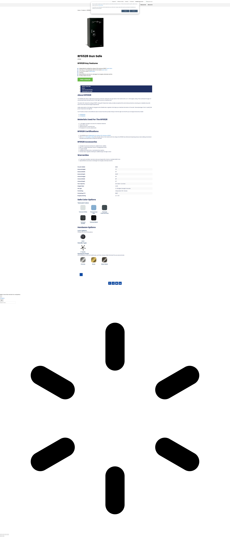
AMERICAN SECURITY (111, 292)
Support (114, 1)
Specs (83, 88)
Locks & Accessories (135, 281)
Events (126, 1)
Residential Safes (135, 279)
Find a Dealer (85, 80)
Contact (132, 1)
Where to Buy (121, 1)
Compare (2, 298)
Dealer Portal (144, 285)
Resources (143, 4)
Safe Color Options (87, 90)
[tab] (116, 86)
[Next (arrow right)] (3, 536)
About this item (86, 86)
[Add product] (1, 296)
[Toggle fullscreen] (3, 534)
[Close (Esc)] (8, 534)
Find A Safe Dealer (145, 279)
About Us (150, 4)
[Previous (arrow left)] (1, 536)
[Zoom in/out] (1, 534)
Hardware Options (87, 91)
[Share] (6, 534)
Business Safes (134, 277)
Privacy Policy (100, 5)
